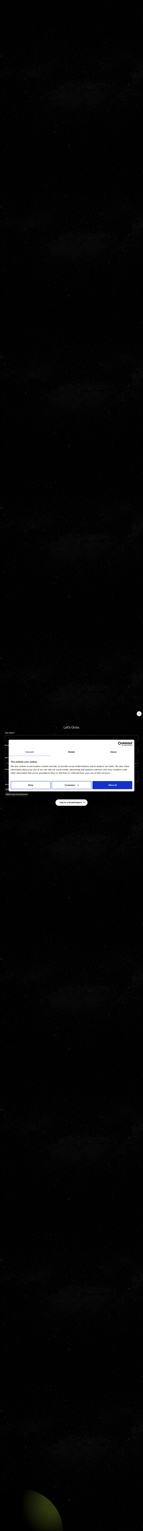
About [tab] (113, 752)
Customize (70, 785)
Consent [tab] (29, 752)
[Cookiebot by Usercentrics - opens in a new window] (120, 744)
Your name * (10, 733)
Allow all (112, 785)
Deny (30, 785)
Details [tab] (71, 752)
